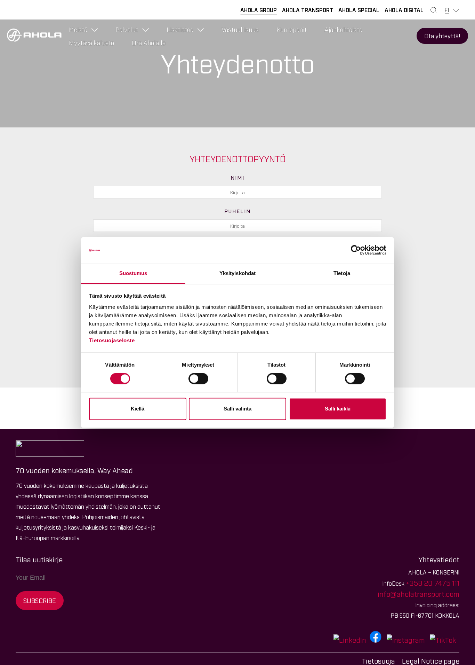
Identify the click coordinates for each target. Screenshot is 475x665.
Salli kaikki (338, 409)
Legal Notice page (430, 660)
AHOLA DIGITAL (404, 9)
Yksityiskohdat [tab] (237, 273)
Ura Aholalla (149, 42)
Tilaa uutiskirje (39, 559)
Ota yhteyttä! (442, 35)
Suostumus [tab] (133, 273)
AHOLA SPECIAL (358, 9)
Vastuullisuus (240, 29)
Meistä (78, 29)
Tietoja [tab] (341, 273)
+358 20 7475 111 (432, 582)
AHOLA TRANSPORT (307, 9)
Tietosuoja (378, 660)
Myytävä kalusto (91, 42)
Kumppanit (291, 29)
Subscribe (39, 600)
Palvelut (126, 29)
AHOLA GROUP (258, 9)
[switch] (198, 378)
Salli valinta (237, 409)
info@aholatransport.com (418, 593)
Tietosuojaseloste (112, 340)
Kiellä (137, 409)
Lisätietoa (180, 29)
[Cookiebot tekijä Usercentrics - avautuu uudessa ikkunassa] (355, 250)
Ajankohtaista (343, 29)
